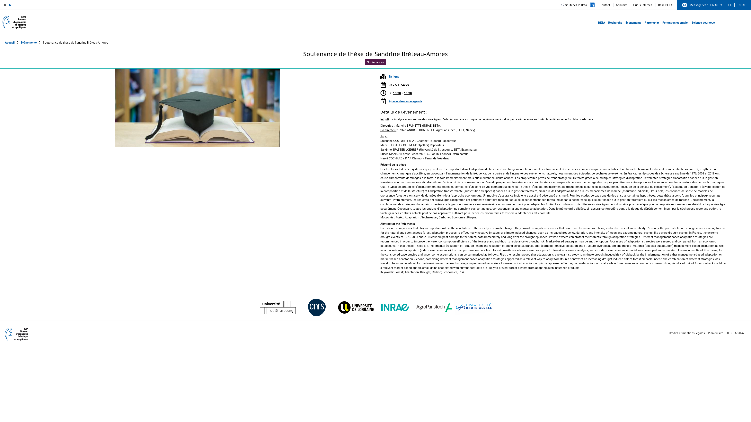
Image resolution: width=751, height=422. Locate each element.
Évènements (633, 22)
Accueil (10, 42)
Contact (605, 5)
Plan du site (715, 333)
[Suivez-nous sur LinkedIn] (592, 5)
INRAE (742, 5)
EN (9, 5)
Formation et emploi (675, 22)
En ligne (394, 76)
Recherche (615, 22)
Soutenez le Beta (576, 5)
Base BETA (665, 5)
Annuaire (621, 5)
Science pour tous (703, 22)
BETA (601, 22)
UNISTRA (716, 5)
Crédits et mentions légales (687, 333)
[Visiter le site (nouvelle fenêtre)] (278, 307)
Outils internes (642, 5)
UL (730, 5)
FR (4, 5)
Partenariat (652, 22)
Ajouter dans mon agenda (405, 101)
